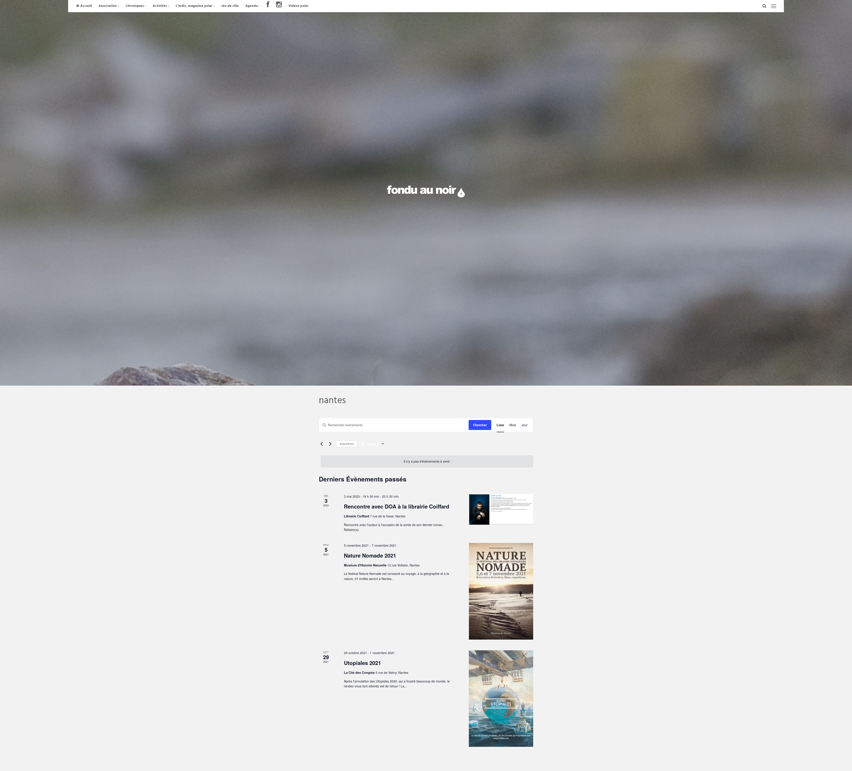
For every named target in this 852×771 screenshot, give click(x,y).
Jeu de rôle (230, 6)
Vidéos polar (298, 6)
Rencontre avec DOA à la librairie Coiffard (396, 506)
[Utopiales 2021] (501, 698)
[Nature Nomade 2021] (501, 591)
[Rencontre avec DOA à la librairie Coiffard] (501, 509)
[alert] (427, 461)
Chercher (480, 425)
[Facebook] (268, 6)
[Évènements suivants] (330, 443)
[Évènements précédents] (321, 443)
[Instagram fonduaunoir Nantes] (279, 6)
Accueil (86, 6)
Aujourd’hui (347, 444)
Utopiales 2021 (362, 662)
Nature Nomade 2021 (370, 555)
